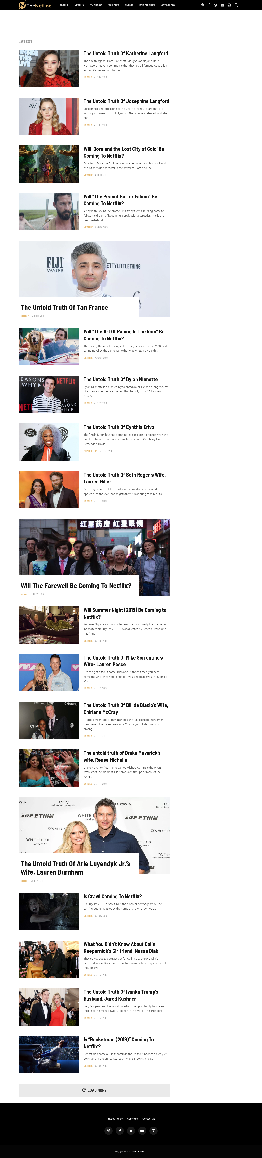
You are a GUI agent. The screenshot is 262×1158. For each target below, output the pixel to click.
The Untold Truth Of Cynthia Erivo (119, 427)
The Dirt (113, 5)
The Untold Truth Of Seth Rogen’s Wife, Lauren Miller (125, 478)
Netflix (79, 5)
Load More (97, 1090)
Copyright (132, 1118)
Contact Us (148, 1118)
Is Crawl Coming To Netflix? (113, 896)
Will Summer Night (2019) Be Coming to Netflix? (125, 613)
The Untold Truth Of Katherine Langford (126, 53)
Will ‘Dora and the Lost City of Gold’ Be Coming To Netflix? (124, 152)
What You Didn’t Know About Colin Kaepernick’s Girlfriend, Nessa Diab (121, 947)
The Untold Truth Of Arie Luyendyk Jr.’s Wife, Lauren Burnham (75, 867)
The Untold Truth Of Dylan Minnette (121, 379)
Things (129, 5)
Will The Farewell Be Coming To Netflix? (76, 585)
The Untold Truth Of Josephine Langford (126, 101)
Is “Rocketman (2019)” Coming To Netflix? (119, 1042)
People (64, 5)
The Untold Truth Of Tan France (64, 307)
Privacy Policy (115, 1118)
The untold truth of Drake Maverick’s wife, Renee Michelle (122, 756)
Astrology (168, 5)
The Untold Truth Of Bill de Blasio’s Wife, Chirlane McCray (126, 708)
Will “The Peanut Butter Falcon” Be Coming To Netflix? (120, 199)
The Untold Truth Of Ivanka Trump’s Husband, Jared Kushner (121, 995)
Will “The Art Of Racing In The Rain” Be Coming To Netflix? (124, 334)
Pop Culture (147, 5)
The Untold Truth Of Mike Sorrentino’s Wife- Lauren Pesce (123, 661)
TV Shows (96, 5)
